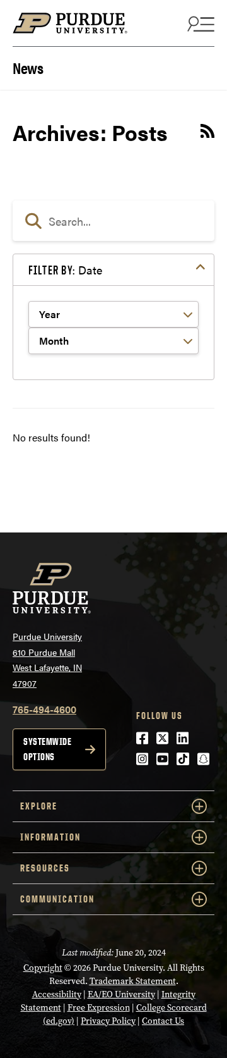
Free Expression (98, 1008)
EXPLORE (38, 806)
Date (65, 270)
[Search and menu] (199, 23)
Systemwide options (47, 749)
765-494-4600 (44, 709)
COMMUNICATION (57, 899)
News (28, 66)
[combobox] (113, 220)
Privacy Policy (108, 1021)
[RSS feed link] (207, 133)
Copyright (42, 968)
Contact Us (163, 1021)
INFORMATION (50, 837)
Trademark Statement (133, 981)
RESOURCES (45, 868)
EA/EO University (121, 994)
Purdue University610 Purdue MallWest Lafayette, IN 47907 (47, 659)
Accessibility (56, 994)
